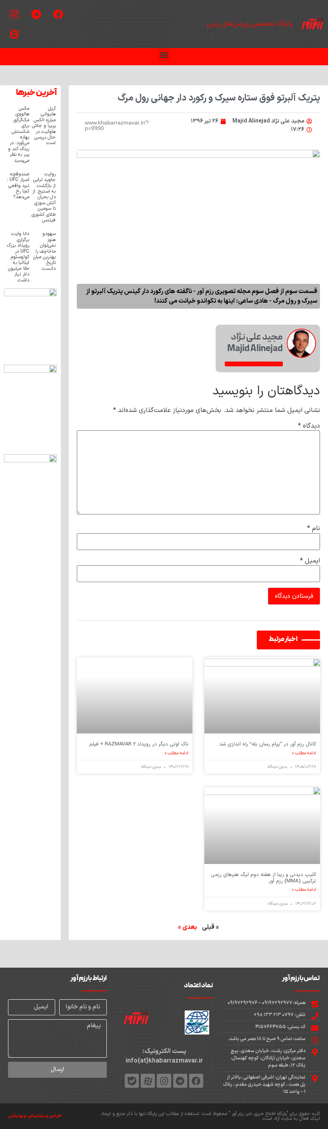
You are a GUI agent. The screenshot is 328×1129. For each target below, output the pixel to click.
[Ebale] (132, 1081)
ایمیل (310, 561)
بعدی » (187, 927)
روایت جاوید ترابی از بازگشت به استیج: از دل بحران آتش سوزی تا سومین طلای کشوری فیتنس (44, 197)
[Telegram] (36, 14)
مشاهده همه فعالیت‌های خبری (254, 364)
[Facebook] (58, 14)
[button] (164, 54)
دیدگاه (309, 426)
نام (313, 528)
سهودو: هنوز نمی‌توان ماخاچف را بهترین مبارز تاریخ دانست (44, 251)
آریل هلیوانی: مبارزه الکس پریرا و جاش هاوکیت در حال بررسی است (44, 126)
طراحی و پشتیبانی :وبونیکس (34, 1116)
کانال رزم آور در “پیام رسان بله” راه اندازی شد (267, 744)
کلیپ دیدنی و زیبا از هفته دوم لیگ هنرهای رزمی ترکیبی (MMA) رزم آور (263, 878)
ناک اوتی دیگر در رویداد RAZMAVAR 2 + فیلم (138, 744)
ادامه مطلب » (304, 753)
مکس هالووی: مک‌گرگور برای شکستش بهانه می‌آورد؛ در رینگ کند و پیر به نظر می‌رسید (18, 134)
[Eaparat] (14, 34)
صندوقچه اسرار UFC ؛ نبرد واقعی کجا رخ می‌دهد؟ (18, 186)
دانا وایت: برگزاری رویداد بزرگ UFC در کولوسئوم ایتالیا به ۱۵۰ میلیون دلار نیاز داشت (18, 256)
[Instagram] (14, 14)
